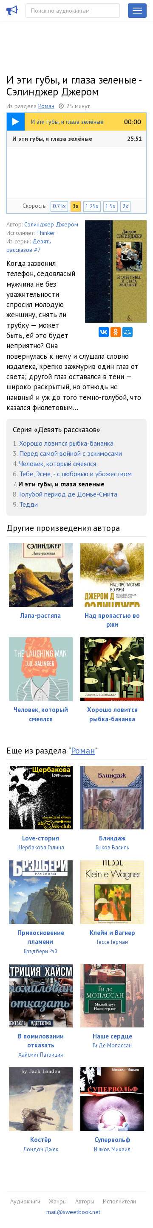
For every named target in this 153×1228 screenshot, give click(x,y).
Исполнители (119, 1201)
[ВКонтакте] (104, 332)
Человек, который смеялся (57, 463)
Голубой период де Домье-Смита (68, 494)
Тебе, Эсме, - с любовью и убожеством (75, 473)
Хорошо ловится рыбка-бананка (66, 443)
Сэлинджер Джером (51, 224)
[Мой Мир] (127, 332)
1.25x (92, 206)
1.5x (110, 206)
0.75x (59, 206)
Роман (46, 106)
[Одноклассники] (115, 332)
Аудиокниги (25, 1201)
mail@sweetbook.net (73, 1212)
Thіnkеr (45, 233)
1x (76, 206)
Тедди (28, 504)
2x (125, 206)
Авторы (84, 1201)
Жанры (58, 1201)
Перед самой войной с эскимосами (70, 453)
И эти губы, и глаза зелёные (77, 138)
